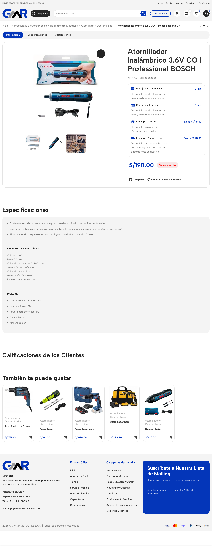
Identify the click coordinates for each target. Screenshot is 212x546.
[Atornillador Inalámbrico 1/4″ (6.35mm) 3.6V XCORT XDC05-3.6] (53, 401)
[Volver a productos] (204, 26)
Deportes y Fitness (117, 510)
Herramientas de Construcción (29, 25)
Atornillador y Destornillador (97, 25)
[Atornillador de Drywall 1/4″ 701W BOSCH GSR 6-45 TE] (18, 399)
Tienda (74, 481)
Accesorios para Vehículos (121, 505)
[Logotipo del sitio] (14, 13)
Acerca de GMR (79, 476)
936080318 (22, 501)
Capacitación (77, 499)
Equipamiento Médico (119, 499)
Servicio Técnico (79, 487)
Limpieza (111, 493)
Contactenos (77, 505)
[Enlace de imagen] (15, 465)
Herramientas (114, 470)
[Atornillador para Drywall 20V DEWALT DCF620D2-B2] (124, 397)
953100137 (17, 491)
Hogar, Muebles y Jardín (120, 481)
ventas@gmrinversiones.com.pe (21, 508)
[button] (30, 437)
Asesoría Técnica (79, 493)
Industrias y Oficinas (118, 487)
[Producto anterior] (200, 26)
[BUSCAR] (143, 13)
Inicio (5, 25)
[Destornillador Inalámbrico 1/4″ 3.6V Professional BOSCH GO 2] (158, 401)
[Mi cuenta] (177, 13)
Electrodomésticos (117, 476)
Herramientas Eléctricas (64, 25)
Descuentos (160, 13)
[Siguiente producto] (208, 26)
